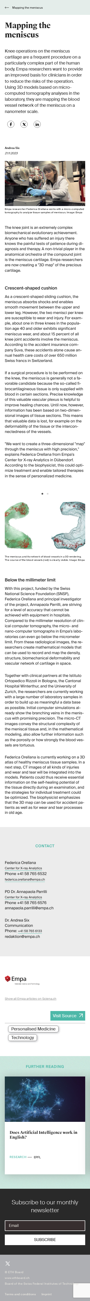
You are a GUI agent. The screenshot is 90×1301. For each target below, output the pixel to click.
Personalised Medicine (33, 1029)
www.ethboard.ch (17, 1278)
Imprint (47, 1294)
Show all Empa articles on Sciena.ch (30, 999)
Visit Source (64, 1016)
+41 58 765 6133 (30, 931)
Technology (22, 1038)
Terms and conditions (20, 1294)
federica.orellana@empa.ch (25, 880)
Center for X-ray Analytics (23, 868)
